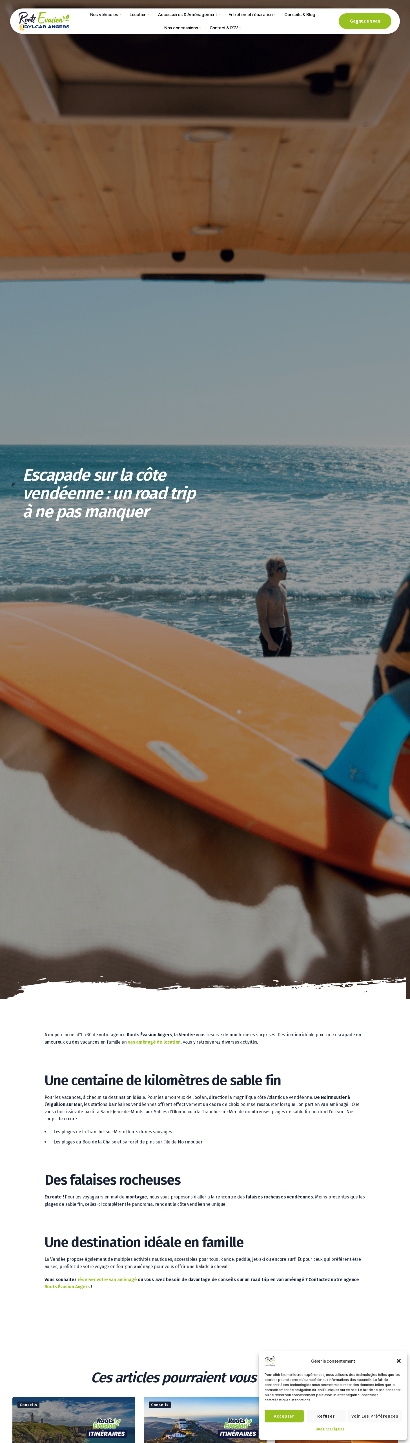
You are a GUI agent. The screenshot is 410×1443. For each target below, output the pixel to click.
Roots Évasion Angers (67, 1286)
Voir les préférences (374, 1416)
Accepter (284, 1416)
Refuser (326, 1416)
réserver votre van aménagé (107, 1279)
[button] (399, 1361)
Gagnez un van (365, 21)
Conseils (28, 1405)
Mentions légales (330, 1429)
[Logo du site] (44, 20)
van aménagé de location (154, 1042)
